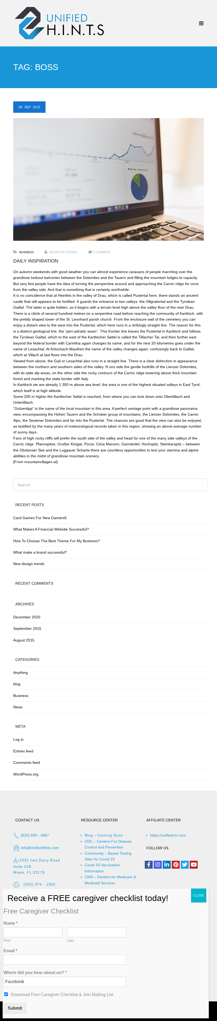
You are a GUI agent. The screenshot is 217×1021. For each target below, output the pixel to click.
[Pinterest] (176, 865)
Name (10, 923)
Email (10, 951)
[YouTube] (194, 865)
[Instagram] (158, 865)
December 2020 (26, 617)
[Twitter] (185, 865)
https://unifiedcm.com (168, 835)
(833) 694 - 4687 (34, 835)
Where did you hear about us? (35, 972)
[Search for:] (110, 481)
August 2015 (23, 640)
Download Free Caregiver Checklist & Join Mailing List (62, 994)
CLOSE (198, 895)
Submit (15, 1008)
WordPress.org (25, 774)
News (17, 707)
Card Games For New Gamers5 (40, 518)
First (6, 940)
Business (26, 252)
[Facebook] (149, 865)
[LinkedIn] (167, 865)
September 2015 (27, 628)
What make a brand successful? (40, 552)
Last (70, 940)
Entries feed (23, 751)
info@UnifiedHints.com (40, 848)
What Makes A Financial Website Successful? (51, 529)
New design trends (28, 564)
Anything (20, 672)
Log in (18, 739)
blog (16, 684)
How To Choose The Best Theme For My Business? (56, 541)
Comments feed (26, 762)
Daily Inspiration (35, 261)
